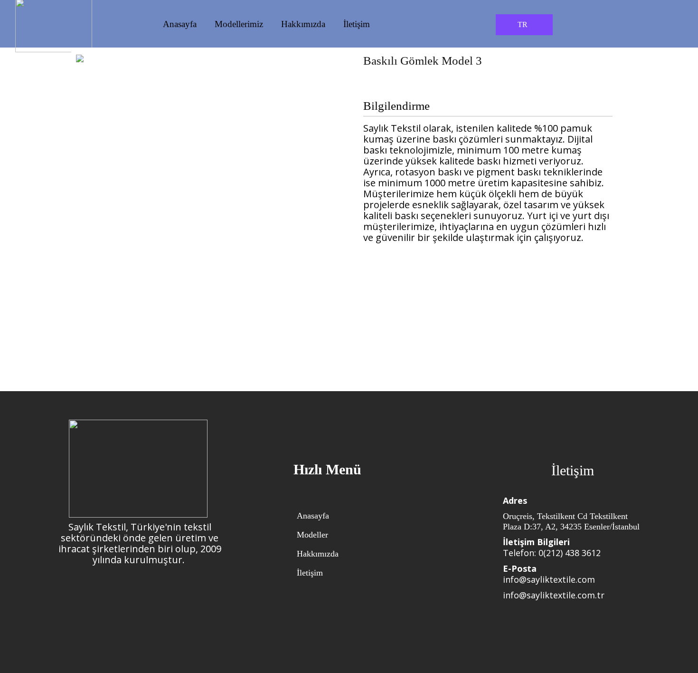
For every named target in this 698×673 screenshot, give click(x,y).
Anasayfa (180, 24)
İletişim (356, 24)
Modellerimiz (239, 24)
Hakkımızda (303, 24)
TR (523, 24)
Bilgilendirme (396, 106)
